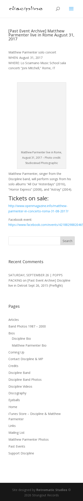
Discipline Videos (20, 386)
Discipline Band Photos (25, 379)
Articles (13, 320)
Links (12, 426)
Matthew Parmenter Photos (28, 439)
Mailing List (16, 432)
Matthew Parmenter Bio (29, 345)
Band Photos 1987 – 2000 (27, 326)
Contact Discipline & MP (25, 359)
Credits (13, 366)
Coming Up (16, 352)
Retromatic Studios (51, 490)
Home (12, 407)
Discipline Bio (21, 338)
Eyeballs (14, 400)
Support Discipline (21, 453)
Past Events (16, 446)
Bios (11, 333)
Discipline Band (19, 373)
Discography (17, 393)
